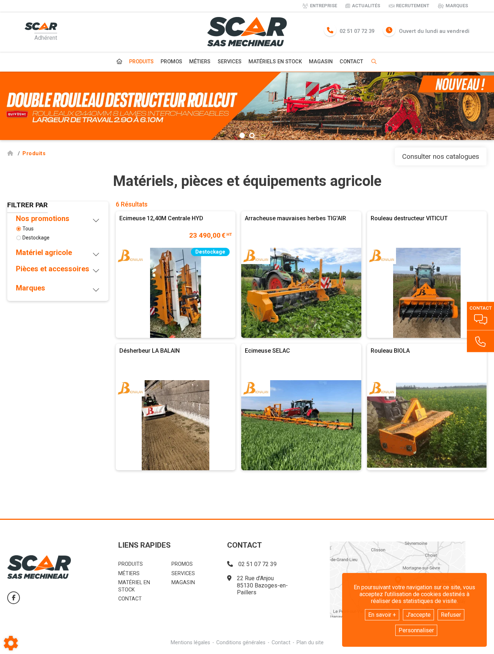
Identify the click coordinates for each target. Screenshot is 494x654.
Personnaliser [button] (416, 630)
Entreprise (323, 5)
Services (230, 62)
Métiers (199, 62)
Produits (141, 62)
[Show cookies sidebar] (11, 643)
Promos (171, 61)
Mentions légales (190, 643)
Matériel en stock (134, 586)
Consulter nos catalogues (440, 156)
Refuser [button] (451, 614)
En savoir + (382, 614)
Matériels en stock (275, 62)
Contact (351, 61)
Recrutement (412, 5)
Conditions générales (240, 643)
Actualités (366, 5)
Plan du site (310, 643)
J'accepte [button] (418, 614)
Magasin (321, 61)
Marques (457, 5)
